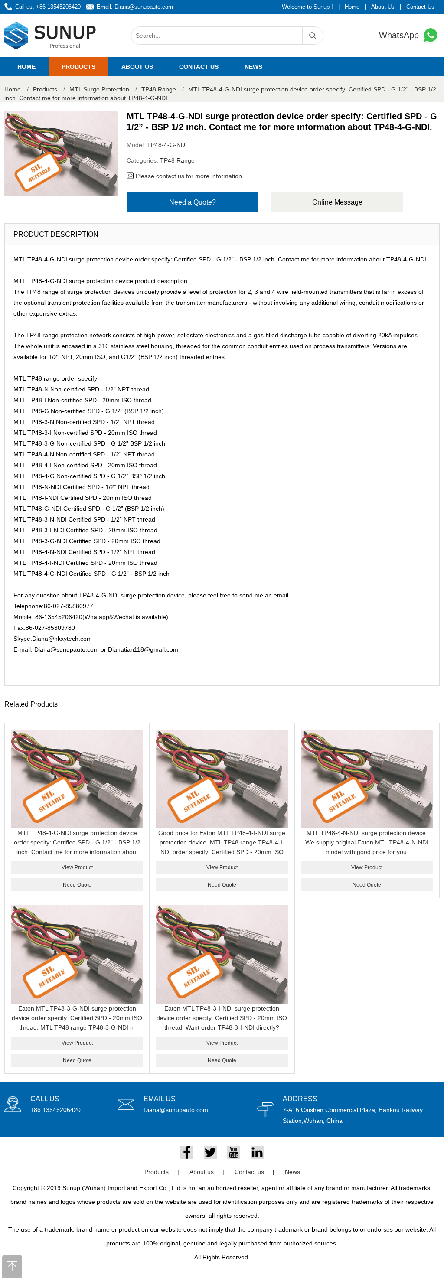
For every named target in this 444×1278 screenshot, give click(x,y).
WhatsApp (400, 35)
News (253, 66)
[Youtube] (234, 1152)
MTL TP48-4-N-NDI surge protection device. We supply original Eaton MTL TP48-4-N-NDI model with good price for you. (366, 842)
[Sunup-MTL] (50, 35)
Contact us (199, 66)
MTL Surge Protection (99, 89)
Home (352, 6)
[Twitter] (210, 1152)
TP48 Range (158, 89)
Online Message (337, 202)
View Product (77, 867)
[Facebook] (187, 1152)
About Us (383, 6)
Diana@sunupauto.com (143, 6)
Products (78, 66)
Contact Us (420, 6)
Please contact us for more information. (190, 176)
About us (137, 66)
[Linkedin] (257, 1152)
